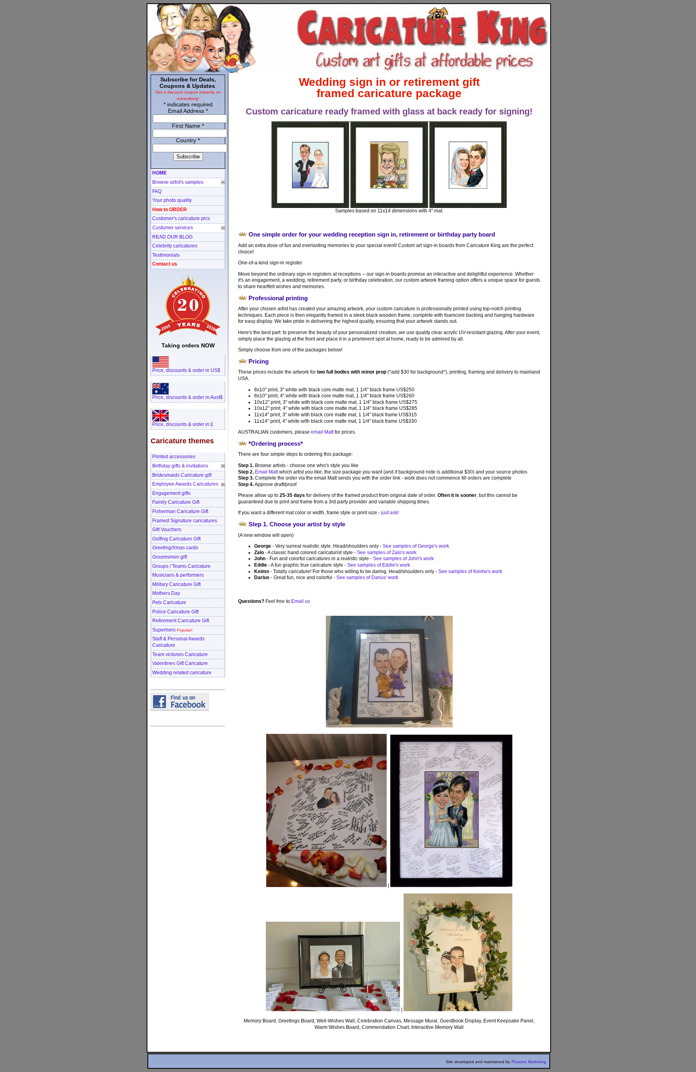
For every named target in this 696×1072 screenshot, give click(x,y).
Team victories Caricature (180, 654)
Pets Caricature (169, 602)
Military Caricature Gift (176, 584)
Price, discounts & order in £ (182, 424)
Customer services (172, 228)
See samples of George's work (416, 546)
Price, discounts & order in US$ (186, 370)
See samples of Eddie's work (378, 565)
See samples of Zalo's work (386, 552)
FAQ (157, 191)
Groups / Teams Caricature (181, 566)
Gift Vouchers (166, 529)
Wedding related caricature (181, 672)
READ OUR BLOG (172, 237)
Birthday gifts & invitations (180, 466)
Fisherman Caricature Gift (180, 511)
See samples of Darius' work (367, 577)
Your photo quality (172, 200)
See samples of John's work (403, 558)
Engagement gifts (171, 493)
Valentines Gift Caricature (180, 663)
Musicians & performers (178, 575)
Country (188, 140)
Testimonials (166, 255)
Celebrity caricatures (174, 246)
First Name (188, 126)
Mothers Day (166, 593)
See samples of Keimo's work (470, 571)
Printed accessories (173, 456)
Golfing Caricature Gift (176, 539)
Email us (300, 601)
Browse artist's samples (177, 182)
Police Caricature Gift (175, 612)
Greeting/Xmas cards (175, 548)
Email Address (188, 111)
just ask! (390, 512)
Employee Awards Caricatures (185, 484)
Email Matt (266, 472)
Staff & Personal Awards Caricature (178, 642)
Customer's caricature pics (181, 218)
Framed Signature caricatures (184, 521)
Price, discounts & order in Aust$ (187, 397)
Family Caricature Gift (175, 502)
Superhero (172, 630)
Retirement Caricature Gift (180, 620)
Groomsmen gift (169, 557)
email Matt (322, 432)
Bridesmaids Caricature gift (181, 475)
